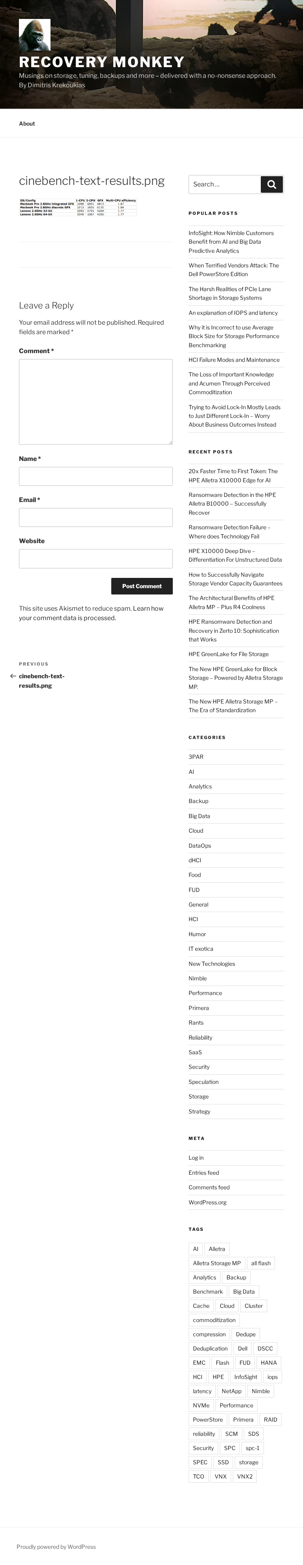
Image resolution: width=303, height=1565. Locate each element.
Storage (199, 1096)
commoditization (214, 1320)
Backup (198, 801)
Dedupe (246, 1334)
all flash (261, 1263)
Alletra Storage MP (217, 1263)
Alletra (217, 1248)
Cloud (196, 830)
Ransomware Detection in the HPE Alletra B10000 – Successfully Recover (232, 503)
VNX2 (244, 1476)
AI (191, 771)
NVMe (201, 1405)
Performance (205, 992)
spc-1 (253, 1448)
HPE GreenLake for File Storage (229, 654)
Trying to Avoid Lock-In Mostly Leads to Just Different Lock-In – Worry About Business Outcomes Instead (235, 416)
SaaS (195, 1052)
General (198, 904)
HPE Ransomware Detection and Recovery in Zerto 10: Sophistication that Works (234, 630)
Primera (199, 1007)
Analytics (200, 786)
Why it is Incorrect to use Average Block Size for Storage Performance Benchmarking (234, 336)
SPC (230, 1448)
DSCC (265, 1348)
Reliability (200, 1037)
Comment (36, 351)
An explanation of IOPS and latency (233, 312)
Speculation (204, 1081)
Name (30, 459)
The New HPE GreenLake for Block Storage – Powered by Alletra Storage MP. (236, 678)
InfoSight (245, 1376)
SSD (223, 1462)
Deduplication (210, 1348)
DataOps (200, 845)
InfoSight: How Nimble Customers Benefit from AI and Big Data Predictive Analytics (231, 241)
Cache (201, 1305)
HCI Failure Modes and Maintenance (234, 359)
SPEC (200, 1462)
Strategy (199, 1111)
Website (32, 541)
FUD (194, 889)
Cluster (254, 1305)
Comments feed (209, 1187)
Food (195, 874)
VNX (221, 1476)
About (27, 123)
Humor (197, 934)
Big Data (199, 816)
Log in (196, 1157)
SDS (253, 1433)
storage (248, 1462)
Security (199, 1066)
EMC (199, 1362)
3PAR (196, 756)
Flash (222, 1362)
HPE (218, 1376)
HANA (269, 1362)
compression (209, 1334)
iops (272, 1376)
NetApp (231, 1391)
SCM (231, 1433)
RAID (270, 1419)
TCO (198, 1476)
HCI (193, 919)
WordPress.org (207, 1202)
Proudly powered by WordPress (56, 1546)
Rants (196, 1022)
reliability (204, 1433)
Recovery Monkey (102, 62)
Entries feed (204, 1172)
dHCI (195, 860)
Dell (242, 1348)
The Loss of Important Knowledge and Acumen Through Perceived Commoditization (231, 383)
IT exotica (201, 948)
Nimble (198, 978)
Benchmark (208, 1291)
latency (202, 1391)
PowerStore (208, 1419)
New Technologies (212, 963)
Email (29, 500)
